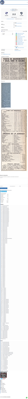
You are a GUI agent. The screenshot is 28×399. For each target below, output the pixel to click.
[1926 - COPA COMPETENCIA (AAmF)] (14, 350)
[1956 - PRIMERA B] (14, 252)
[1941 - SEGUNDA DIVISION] (14, 234)
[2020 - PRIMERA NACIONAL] (14, 331)
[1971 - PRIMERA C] (14, 269)
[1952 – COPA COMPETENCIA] (14, 358)
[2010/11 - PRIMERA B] (14, 316)
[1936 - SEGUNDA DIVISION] (14, 228)
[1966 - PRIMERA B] (14, 263)
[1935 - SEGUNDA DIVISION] (14, 227)
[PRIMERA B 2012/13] (14, 338)
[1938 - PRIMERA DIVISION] (14, 230)
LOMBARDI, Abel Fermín (20, 43)
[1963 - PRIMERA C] (14, 259)
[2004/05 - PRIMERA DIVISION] (14, 308)
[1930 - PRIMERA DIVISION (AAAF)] (14, 221)
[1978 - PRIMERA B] (14, 276)
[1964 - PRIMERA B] (14, 261)
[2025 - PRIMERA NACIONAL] (14, 336)
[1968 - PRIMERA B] (14, 265)
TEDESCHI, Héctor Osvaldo (20, 33)
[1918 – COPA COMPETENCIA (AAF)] (14, 343)
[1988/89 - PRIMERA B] (14, 290)
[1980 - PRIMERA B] (14, 279)
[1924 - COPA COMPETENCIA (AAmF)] (14, 347)
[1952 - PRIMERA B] (14, 247)
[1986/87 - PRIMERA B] (14, 288)
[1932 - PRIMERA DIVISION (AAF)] (14, 223)
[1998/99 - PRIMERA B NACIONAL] (14, 301)
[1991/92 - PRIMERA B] (14, 293)
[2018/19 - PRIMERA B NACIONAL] (14, 328)
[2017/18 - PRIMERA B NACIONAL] (14, 327)
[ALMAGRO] (21, 14)
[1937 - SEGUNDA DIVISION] (14, 229)
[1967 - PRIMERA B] (14, 264)
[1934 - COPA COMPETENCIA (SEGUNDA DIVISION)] (14, 352)
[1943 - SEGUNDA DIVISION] (14, 236)
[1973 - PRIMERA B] (14, 271)
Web (20, 186)
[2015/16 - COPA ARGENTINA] (14, 364)
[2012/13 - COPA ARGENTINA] (14, 361)
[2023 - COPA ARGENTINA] (14, 369)
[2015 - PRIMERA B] (14, 324)
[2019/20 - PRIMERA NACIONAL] (14, 329)
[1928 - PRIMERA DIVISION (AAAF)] (14, 219)
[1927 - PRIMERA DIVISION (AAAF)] (14, 218)
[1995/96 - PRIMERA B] (14, 298)
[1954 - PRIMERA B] (14, 249)
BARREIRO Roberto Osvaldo (6, 54)
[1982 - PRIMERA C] (14, 281)
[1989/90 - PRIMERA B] (14, 291)
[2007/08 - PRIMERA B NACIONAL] (14, 311)
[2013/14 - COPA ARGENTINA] (14, 362)
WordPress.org (2, 385)
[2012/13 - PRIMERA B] (14, 318)
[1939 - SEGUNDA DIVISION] (14, 231)
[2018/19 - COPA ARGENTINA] (14, 368)
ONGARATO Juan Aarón (18, 50)
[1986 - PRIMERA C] (14, 287)
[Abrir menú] (27, 2)
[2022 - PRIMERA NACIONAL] (14, 333)
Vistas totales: (3, 392)
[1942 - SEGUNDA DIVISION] (14, 235)
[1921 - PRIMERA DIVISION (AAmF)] (14, 211)
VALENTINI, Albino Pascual (20, 42)
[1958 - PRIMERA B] (14, 254)
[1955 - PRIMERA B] (14, 250)
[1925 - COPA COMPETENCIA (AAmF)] (14, 349)
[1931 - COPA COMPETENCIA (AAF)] (14, 351)
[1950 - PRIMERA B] (14, 245)
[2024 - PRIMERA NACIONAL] (14, 335)
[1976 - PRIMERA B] (14, 274)
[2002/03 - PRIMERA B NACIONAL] (14, 306)
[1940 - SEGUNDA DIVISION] (14, 232)
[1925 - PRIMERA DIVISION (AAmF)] (14, 216)
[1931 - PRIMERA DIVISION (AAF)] (14, 222)
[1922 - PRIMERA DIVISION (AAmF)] (14, 212)
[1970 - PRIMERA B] (14, 267)
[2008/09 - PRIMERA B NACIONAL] (14, 313)
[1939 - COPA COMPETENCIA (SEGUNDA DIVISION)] (14, 353)
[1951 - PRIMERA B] (14, 246)
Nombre (1, 186)
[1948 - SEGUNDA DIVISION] (14, 243)
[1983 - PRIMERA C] (14, 282)
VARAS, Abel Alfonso (20, 37)
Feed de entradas (2, 383)
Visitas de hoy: (3, 391)
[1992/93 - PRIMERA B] (14, 294)
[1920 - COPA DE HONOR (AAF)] (14, 346)
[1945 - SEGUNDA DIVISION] (14, 239)
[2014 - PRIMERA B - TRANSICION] (14, 323)
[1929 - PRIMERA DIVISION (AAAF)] (14, 220)
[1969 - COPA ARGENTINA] (14, 359)
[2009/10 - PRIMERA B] (14, 314)
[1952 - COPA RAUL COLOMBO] (14, 356)
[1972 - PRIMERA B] (14, 270)
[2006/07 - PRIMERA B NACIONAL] (14, 310)
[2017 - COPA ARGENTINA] (14, 365)
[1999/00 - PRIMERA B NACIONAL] (14, 302)
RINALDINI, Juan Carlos (20, 44)
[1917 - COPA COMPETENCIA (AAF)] (14, 342)
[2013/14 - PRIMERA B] (14, 322)
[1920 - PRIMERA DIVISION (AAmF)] (14, 209)
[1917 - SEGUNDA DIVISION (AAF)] (14, 205)
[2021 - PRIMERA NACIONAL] (14, 332)
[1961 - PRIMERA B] (14, 257)
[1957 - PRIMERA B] (14, 253)
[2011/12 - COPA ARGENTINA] (14, 360)
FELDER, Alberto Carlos (20, 34)
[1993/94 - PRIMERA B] (14, 296)
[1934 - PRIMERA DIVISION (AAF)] (14, 226)
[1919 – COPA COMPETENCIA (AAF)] (14, 344)
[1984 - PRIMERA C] (14, 284)
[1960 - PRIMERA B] (14, 256)
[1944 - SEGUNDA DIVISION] (14, 237)
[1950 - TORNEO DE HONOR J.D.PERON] (14, 355)
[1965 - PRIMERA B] (14, 262)
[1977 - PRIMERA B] (14, 275)
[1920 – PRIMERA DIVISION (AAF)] (14, 210)
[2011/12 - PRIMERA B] (14, 317)
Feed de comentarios (2, 384)
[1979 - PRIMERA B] (14, 278)
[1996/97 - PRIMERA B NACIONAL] (14, 299)
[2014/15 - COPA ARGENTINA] (14, 363)
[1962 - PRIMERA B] (14, 258)
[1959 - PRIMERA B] (14, 255)
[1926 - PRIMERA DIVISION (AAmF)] (14, 217)
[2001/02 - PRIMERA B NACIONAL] (14, 305)
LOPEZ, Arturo (19, 35)
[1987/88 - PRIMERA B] (14, 289)
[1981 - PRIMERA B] (14, 280)
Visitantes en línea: (3, 390)
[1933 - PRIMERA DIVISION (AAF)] (14, 225)
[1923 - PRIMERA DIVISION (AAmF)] (14, 213)
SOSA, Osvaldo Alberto (19, 23)
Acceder (1, 382)
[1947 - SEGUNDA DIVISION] (14, 241)
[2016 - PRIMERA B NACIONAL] (14, 325)
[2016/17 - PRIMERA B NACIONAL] (14, 326)
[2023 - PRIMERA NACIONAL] (14, 334)
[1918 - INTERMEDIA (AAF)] (14, 206)
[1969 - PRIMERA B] (14, 266)
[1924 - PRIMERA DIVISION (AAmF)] (14, 214)
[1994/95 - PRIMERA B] (14, 297)
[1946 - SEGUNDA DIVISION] (14, 240)
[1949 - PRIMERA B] (14, 244)
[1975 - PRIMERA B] (14, 273)
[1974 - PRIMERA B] (14, 272)
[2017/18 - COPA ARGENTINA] (14, 367)
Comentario (1, 177)
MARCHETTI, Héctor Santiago (21, 36)
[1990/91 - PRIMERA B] (14, 292)
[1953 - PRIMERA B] (14, 248)
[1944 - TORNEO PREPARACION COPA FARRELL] (14, 238)
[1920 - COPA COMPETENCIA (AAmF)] (14, 345)
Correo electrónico (12, 186)
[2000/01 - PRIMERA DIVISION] (14, 303)
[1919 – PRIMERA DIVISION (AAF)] (14, 208)
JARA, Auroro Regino (19, 41)
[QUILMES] (6, 14)
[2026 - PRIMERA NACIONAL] (14, 337)
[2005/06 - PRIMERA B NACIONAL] (14, 309)
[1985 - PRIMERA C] (14, 285)
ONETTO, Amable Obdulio (20, 47)
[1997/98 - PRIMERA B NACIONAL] (14, 300)
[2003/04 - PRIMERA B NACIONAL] (14, 307)
